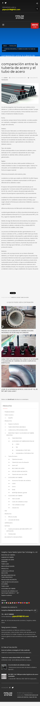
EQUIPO (10, 418)
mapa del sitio (33, 697)
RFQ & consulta (12, 517)
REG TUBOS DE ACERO (18, 468)
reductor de (15, 508)
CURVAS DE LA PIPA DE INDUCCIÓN (17, 430)
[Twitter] (5, 2)
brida (13, 489)
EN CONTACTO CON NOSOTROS (13, 537)
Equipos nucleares (13, 424)
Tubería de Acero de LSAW (19, 474)
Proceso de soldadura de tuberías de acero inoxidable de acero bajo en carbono (17, 331)
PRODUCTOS (8, 421)
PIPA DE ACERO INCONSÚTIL (19, 471)
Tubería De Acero (15, 297)
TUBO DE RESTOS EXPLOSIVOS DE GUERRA (9, 583)
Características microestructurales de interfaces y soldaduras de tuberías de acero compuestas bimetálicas (19, 361)
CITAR (35, 26)
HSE (6, 511)
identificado (11, 399)
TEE (17, 447)
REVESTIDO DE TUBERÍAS (8, 555)
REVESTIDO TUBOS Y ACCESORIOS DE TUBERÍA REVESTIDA (20, 434)
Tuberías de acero (17, 459)
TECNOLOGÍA (4, 79)
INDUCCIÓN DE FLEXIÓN (7, 566)
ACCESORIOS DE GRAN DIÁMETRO (7, 560)
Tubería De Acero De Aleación (20, 462)
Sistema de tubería (14, 610)
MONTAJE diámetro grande (19, 492)
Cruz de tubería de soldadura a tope (19, 665)
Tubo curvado (16, 498)
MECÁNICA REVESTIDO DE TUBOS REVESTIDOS (8, 576)
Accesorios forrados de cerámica (21, 480)
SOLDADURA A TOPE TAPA (23, 450)
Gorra (13, 486)
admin (6, 77)
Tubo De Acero (25, 297)
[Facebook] (2, 2)
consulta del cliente (13, 520)
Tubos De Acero (12, 456)
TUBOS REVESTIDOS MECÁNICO (17, 427)
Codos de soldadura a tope (20, 502)
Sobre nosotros (9, 415)
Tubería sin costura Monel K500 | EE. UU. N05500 (15, 657)
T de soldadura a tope (18, 505)
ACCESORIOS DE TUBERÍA (15, 477)
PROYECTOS (8, 514)
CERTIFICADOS (9, 523)
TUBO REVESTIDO (17, 438)
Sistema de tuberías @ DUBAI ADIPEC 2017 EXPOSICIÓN (19, 530)
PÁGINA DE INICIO (9, 412)
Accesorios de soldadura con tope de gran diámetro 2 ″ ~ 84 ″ (10, 592)
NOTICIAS (7, 526)
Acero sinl (15, 465)
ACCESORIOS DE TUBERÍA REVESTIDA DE (23, 441)
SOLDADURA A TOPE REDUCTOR (24, 453)
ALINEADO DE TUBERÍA (7, 557)
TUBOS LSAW (5, 564)
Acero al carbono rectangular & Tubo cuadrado (15, 650)
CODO (17, 444)
